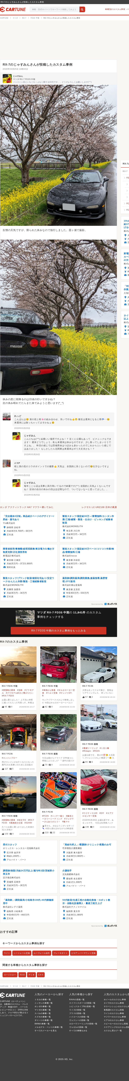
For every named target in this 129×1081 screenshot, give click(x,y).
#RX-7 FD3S (8, 696)
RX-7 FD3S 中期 (9, 686)
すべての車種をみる (78, 1031)
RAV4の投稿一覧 (77, 999)
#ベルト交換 (52, 693)
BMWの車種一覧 (42, 1024)
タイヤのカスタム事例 (114, 1003)
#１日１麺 (104, 748)
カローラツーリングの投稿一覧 (83, 1024)
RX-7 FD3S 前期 (9, 816)
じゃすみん (18, 76)
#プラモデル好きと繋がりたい (19, 693)
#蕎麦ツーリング (90, 748)
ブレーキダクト (60, 953)
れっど (17, 416)
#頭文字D (21, 820)
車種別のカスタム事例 (115, 9)
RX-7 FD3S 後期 (90, 744)
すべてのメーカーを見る (46, 1031)
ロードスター (10, 975)
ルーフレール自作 (42, 953)
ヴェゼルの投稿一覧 (78, 1027)
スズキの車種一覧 (43, 1017)
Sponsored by (97, 604)
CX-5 (40, 975)
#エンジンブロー (9, 758)
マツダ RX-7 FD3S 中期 (24, 79)
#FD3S (96, 751)
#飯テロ (66, 822)
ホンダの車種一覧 (43, 1006)
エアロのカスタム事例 (114, 1020)
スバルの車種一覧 (43, 1013)
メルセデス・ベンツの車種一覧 (49, 1027)
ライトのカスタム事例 (114, 1013)
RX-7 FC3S (87, 686)
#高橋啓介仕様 (16, 823)
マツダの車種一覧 (43, 1010)
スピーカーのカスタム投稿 (116, 1024)
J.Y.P (17, 463)
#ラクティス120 (89, 813)
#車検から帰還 (49, 690)
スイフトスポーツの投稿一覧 (82, 1003)
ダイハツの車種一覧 (44, 1020)
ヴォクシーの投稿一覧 (79, 1020)
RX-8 (22, 975)
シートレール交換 (22, 953)
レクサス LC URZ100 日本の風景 (99, 507)
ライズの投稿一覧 (77, 1010)
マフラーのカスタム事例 (115, 1017)
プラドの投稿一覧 (77, 1013)
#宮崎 (19, 690)
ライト (7, 953)
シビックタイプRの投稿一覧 (82, 1006)
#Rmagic (86, 751)
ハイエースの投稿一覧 (79, 1017)
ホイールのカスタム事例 (115, 999)
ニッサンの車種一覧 (44, 1003)
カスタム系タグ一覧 (113, 1031)
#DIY (101, 813)
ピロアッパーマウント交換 (83, 953)
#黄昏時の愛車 (8, 690)
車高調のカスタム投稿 (114, 1010)
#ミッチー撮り (57, 816)
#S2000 (28, 823)
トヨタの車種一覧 (43, 999)
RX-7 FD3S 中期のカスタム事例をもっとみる (58, 630)
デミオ (31, 975)
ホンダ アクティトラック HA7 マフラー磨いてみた (26, 507)
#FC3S (45, 816)
